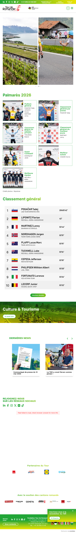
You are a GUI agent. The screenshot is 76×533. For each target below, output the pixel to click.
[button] (5, 51)
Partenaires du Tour (38, 465)
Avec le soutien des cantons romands (38, 495)
